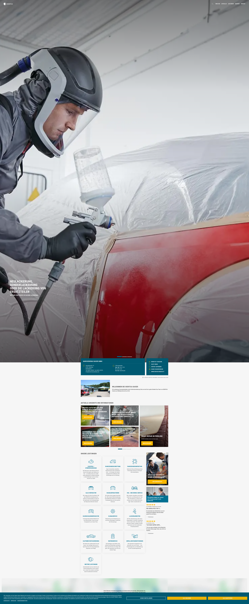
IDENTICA (150, 377)
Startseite (146, 377)
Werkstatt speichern (156, 361)
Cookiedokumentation (22, 600)
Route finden (154, 364)
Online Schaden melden (157, 369)
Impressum (13, 600)
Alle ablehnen (187, 598)
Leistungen (231, 3)
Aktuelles (224, 3)
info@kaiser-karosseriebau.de (92, 371)
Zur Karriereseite (157, 481)
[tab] (119, 356)
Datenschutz (7, 600)
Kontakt (243, 3)
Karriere (237, 3)
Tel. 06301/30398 (90, 370)
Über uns (217, 3)
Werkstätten (155, 377)
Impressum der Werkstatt (157, 371)
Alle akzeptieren (227, 598)
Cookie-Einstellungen (146, 598)
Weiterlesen (150, 517)
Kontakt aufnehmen (156, 366)
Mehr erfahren (88, 417)
